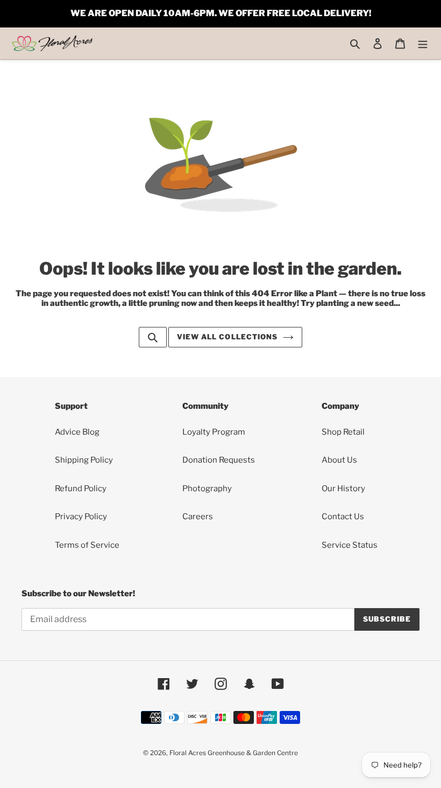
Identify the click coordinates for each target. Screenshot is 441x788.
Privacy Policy (81, 516)
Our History (343, 488)
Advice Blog (77, 432)
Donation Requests (218, 460)
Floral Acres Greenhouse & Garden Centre (233, 753)
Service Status (350, 545)
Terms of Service (87, 545)
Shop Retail (343, 432)
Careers (197, 516)
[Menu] (422, 43)
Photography (207, 488)
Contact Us (343, 516)
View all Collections (227, 336)
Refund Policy (80, 488)
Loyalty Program (213, 432)
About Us (339, 460)
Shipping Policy (84, 460)
